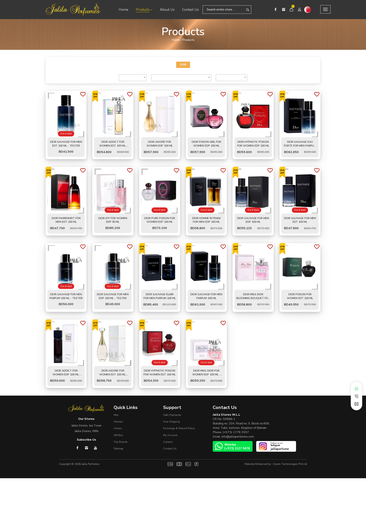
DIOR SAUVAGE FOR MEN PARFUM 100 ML (206, 296)
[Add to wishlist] (83, 94)
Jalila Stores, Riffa (86, 431)
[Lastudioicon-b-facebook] (275, 9)
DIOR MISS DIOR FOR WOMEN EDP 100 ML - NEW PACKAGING (206, 374)
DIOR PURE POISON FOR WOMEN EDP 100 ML (159, 220)
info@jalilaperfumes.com (238, 437)
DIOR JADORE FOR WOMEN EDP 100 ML (160, 144)
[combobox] (133, 77)
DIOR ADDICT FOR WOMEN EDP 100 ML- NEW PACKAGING (66, 374)
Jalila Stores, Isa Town (86, 425)
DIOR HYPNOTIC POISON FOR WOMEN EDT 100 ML (160, 372)
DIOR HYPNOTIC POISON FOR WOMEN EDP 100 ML (253, 144)
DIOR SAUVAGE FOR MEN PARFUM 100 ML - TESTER (66, 296)
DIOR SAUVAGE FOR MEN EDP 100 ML (253, 220)
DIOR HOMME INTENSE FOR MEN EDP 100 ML (206, 220)
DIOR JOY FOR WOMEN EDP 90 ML (112, 220)
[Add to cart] (113, 135)
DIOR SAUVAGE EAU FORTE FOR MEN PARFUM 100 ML (300, 145)
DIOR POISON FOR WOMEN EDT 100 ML (300, 296)
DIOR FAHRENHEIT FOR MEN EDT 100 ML (66, 220)
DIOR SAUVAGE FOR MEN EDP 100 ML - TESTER (113, 296)
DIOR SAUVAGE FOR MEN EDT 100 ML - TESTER (66, 144)
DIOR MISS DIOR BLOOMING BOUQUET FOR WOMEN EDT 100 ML (253, 298)
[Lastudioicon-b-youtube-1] (95, 448)
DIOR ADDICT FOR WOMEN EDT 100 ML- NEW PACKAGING (112, 145)
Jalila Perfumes (90, 464)
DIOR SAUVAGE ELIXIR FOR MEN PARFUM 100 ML (160, 296)
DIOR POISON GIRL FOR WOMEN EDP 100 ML (206, 144)
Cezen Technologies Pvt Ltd (290, 464)
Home (176, 40)
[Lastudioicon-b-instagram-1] (283, 9)
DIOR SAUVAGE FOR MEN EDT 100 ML (300, 220)
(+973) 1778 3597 (236, 432)
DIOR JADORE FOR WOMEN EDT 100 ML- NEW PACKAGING (112, 374)
